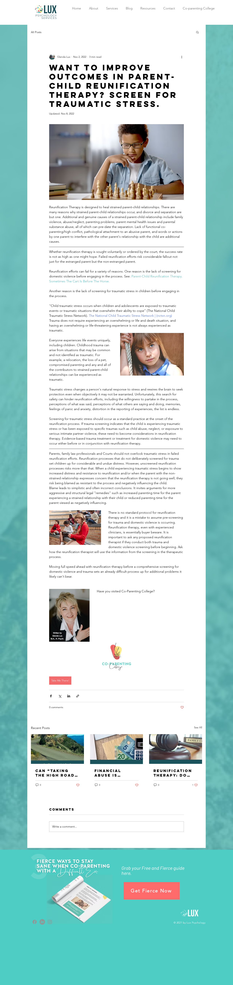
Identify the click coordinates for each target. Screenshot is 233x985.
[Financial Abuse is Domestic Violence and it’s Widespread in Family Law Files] (116, 749)
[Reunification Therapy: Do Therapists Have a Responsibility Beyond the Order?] (175, 749)
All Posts (36, 32)
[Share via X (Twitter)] (60, 696)
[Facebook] (34, 922)
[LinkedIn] (42, 922)
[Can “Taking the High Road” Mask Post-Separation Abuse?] (57, 749)
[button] (197, 32)
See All (198, 727)
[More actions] (181, 57)
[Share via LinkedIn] (68, 696)
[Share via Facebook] (51, 696)
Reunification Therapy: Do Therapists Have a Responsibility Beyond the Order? (173, 772)
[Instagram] (50, 922)
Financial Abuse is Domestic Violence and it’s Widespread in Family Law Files (116, 772)
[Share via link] (77, 696)
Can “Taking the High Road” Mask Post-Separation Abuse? (56, 772)
